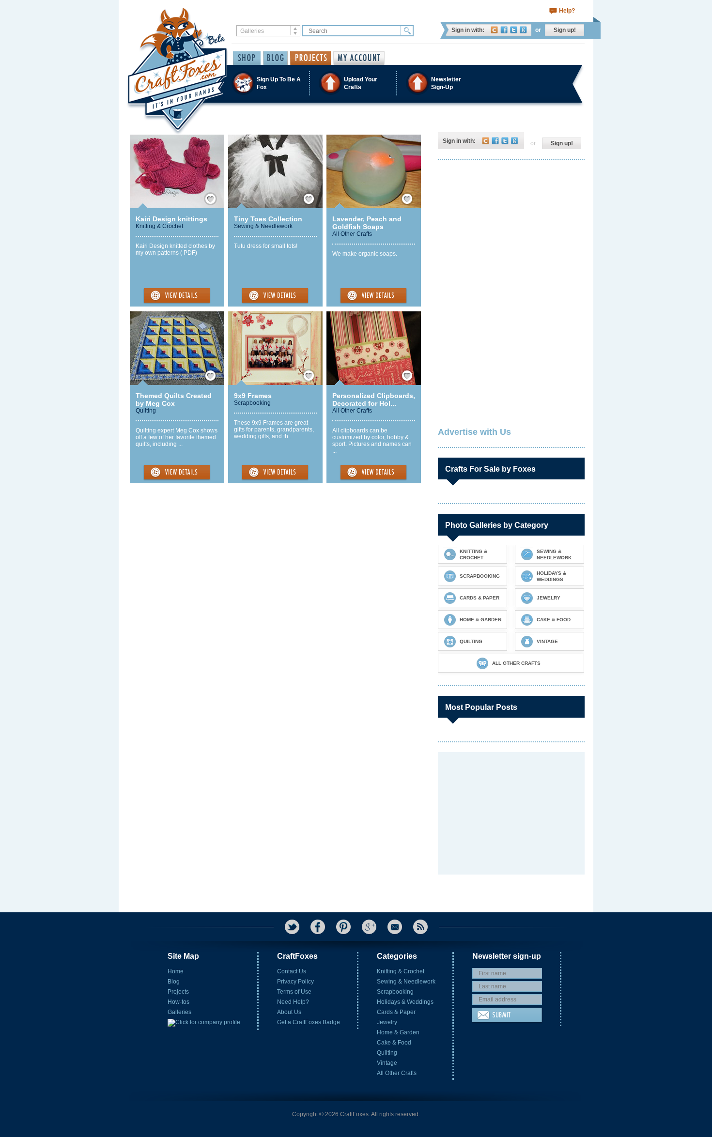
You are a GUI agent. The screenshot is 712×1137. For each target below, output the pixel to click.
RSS (420, 927)
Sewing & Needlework (263, 226)
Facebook (504, 29)
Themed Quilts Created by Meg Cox (174, 399)
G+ (369, 927)
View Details (177, 296)
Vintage (387, 1063)
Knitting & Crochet (159, 226)
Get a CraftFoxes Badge (308, 1022)
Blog (174, 981)
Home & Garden (398, 1032)
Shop (247, 58)
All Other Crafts (352, 233)
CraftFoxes (494, 29)
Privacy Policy (295, 981)
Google (523, 29)
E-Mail (394, 927)
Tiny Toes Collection (268, 219)
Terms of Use (294, 991)
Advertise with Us (474, 432)
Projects (178, 991)
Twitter (513, 29)
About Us (289, 1012)
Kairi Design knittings (171, 219)
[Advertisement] (510, 230)
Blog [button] (275, 58)
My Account (359, 58)
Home (176, 971)
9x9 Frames (253, 395)
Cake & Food (394, 1042)
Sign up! (565, 30)
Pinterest (343, 927)
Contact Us (291, 971)
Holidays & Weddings (405, 1002)
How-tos (178, 1002)
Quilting (146, 410)
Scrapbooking (252, 402)
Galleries (179, 1012)
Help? (567, 10)
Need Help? (293, 1002)
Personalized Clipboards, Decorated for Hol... (373, 399)
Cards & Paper (396, 1012)
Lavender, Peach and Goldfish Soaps (367, 222)
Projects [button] (310, 58)
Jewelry (387, 1022)
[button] (355, 83)
